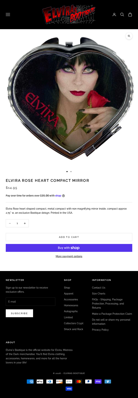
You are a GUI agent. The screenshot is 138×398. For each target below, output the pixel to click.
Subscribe (19, 313)
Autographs (71, 311)
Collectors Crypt (73, 323)
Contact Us (98, 287)
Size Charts (98, 293)
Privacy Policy (100, 329)
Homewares (71, 305)
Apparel (68, 293)
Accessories (71, 299)
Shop (67, 287)
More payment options (69, 256)
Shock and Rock (73, 329)
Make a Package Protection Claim (112, 313)
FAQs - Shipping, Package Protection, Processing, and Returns (108, 303)
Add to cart (69, 237)
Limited (68, 317)
